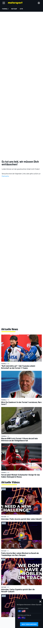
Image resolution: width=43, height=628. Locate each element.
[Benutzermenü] (39, 3)
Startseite (5, 176)
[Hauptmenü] (3, 3)
